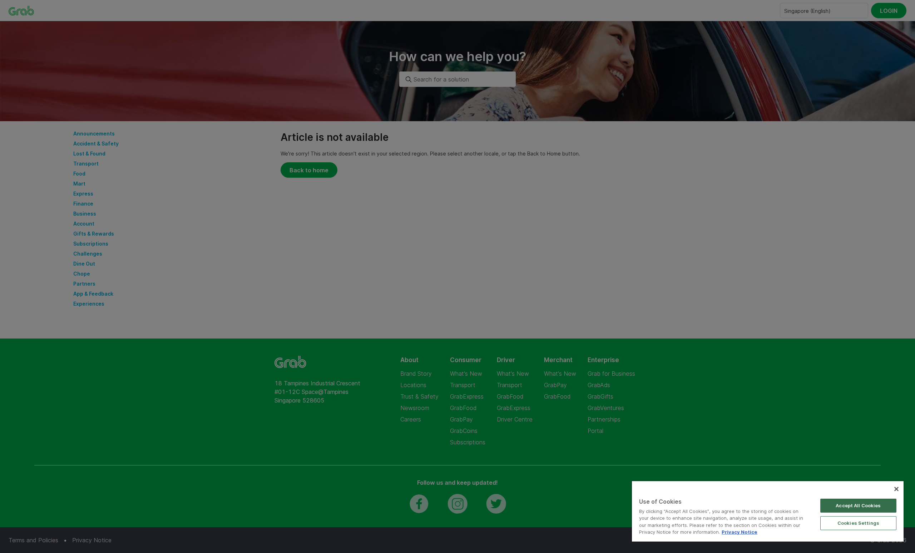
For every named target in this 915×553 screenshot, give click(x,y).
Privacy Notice (739, 532)
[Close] (896, 489)
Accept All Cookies (858, 505)
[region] (768, 511)
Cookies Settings (858, 523)
